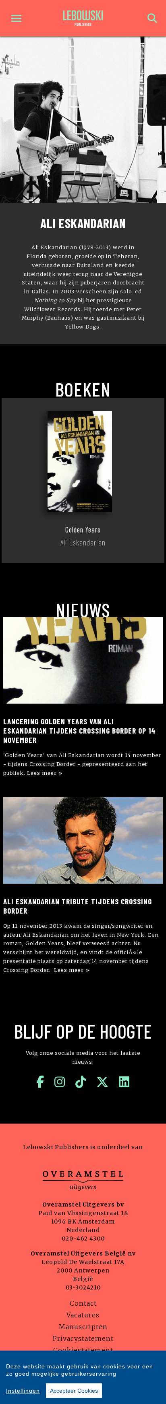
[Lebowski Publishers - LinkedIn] (124, 1082)
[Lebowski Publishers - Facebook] (40, 1082)
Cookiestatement (83, 1350)
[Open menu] (16, 18)
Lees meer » (44, 773)
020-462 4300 (83, 1238)
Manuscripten (83, 1327)
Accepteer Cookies (74, 1390)
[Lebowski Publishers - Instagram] (59, 1082)
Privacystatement (83, 1338)
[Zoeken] (152, 18)
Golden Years (83, 529)
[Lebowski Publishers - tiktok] (80, 1082)
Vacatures (83, 1315)
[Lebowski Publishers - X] (102, 1082)
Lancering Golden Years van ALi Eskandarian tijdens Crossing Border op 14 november (79, 730)
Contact (83, 1303)
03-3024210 (83, 1287)
